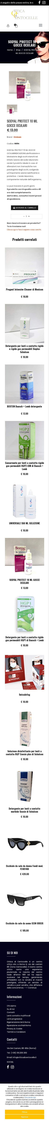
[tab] (12, 109)
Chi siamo (11, 1006)
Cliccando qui (30, 1097)
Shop (18, 50)
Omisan (17, 137)
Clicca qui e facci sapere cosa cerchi (24, 229)
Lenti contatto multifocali (18, 1015)
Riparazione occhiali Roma (19, 1025)
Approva (24, 1117)
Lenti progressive (14, 1019)
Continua (32, 987)
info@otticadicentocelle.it (24, 1057)
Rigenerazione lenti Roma (18, 1022)
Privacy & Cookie (14, 1028)
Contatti (11, 1012)
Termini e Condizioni (16, 1032)
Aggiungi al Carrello (25, 207)
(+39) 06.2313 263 (19, 1052)
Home (10, 50)
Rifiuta (24, 1112)
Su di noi (11, 1009)
